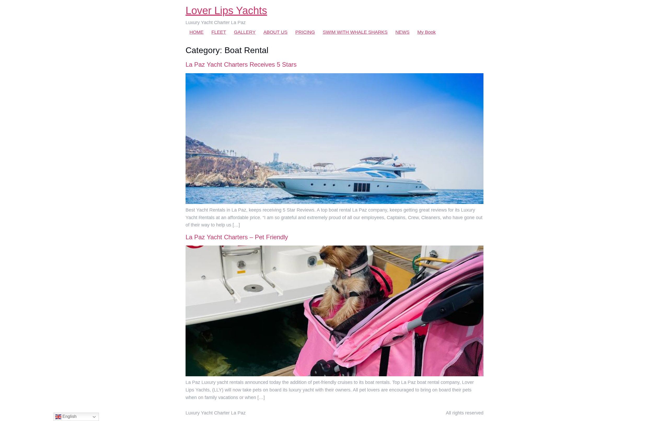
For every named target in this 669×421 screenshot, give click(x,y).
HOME (196, 32)
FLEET (218, 32)
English (69, 416)
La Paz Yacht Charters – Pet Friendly (237, 237)
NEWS (402, 32)
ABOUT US (275, 32)
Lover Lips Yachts (226, 10)
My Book (426, 32)
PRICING (305, 32)
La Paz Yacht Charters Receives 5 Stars (241, 64)
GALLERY (245, 32)
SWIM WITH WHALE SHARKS (355, 32)
